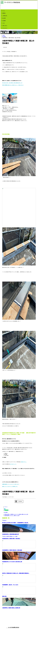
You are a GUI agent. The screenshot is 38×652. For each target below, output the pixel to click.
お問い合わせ (4, 25)
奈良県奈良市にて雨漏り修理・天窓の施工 (11, 538)
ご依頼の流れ (4, 15)
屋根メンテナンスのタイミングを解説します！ (10, 486)
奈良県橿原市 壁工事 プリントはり (10, 584)
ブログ (3, 23)
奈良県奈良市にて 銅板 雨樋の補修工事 (10, 534)
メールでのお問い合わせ (13, 627)
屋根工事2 (4, 596)
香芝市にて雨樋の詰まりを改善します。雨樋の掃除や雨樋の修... (15, 573)
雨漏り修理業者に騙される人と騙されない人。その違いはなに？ (13, 85)
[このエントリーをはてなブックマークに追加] (4, 509)
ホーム (3, 10)
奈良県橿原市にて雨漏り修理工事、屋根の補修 (12, 550)
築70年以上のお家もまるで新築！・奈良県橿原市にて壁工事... (15, 522)
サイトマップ (4, 28)
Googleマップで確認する (5, 641)
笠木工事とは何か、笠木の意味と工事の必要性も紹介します (12, 82)
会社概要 (4, 20)
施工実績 (4, 18)
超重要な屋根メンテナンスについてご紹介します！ (10, 484)
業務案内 (4, 13)
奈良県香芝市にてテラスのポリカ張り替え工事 (12, 561)
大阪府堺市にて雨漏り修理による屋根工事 (11, 607)
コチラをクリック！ (13, 464)
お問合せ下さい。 (24, 461)
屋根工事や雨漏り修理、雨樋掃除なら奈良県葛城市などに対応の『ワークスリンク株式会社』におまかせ (26, 622)
